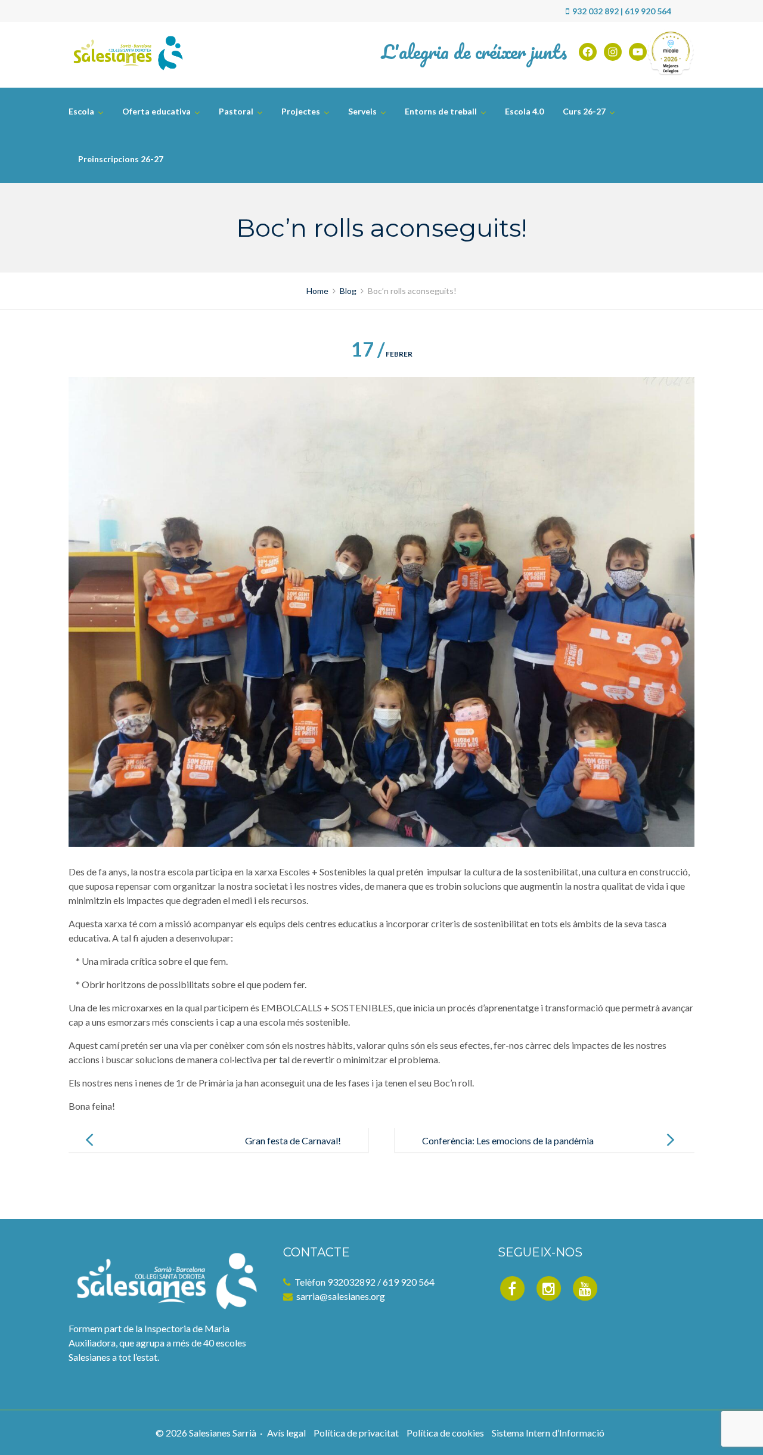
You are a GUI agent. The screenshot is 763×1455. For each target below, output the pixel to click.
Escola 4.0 (524, 111)
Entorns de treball (441, 111)
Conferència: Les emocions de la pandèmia (508, 1140)
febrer (381, 353)
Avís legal (286, 1432)
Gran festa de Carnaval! (293, 1140)
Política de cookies (445, 1432)
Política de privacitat (356, 1432)
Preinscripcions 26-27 (120, 159)
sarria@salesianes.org (340, 1296)
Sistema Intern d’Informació (548, 1432)
